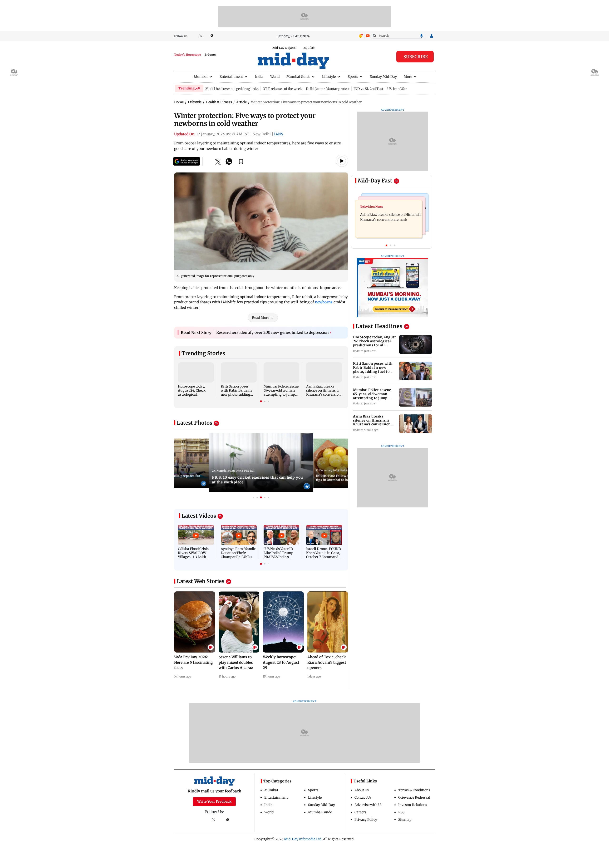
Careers (360, 812)
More (408, 76)
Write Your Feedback (214, 801)
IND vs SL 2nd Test (368, 89)
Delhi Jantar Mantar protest (327, 89)
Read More (260, 317)
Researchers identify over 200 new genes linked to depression (273, 332)
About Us (361, 790)
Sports (353, 76)
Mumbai (201, 76)
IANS (278, 134)
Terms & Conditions (414, 790)
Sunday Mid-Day (383, 76)
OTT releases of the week (282, 89)
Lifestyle (329, 76)
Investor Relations (412, 805)
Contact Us (362, 797)
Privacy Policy (365, 819)
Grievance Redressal (414, 797)
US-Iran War (397, 89)
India (259, 76)
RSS (401, 812)
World (275, 76)
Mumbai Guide (298, 76)
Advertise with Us (368, 805)
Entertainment (231, 76)
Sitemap (405, 819)
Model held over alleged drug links (232, 89)
